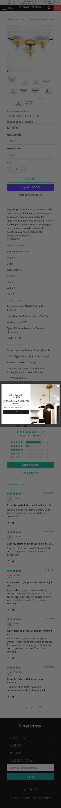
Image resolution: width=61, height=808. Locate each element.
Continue (16, 412)
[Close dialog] (57, 386)
